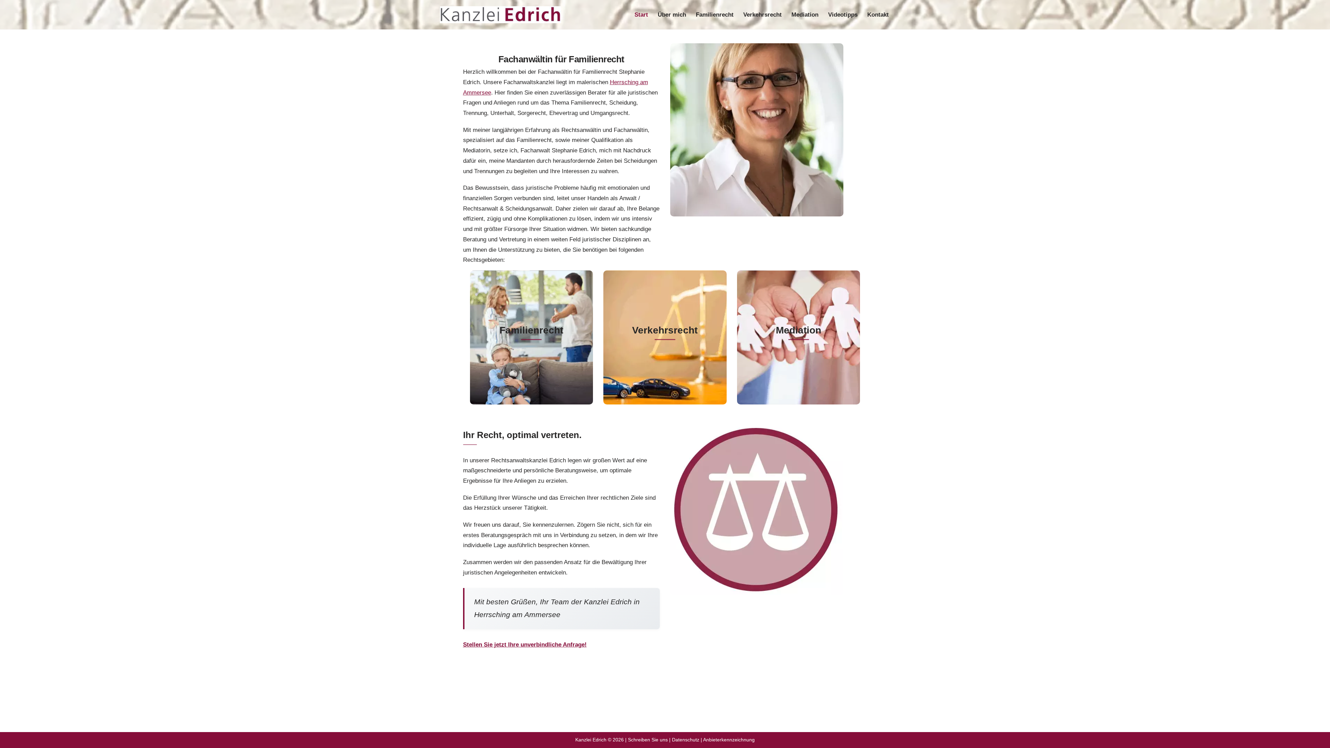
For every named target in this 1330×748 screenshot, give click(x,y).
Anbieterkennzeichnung (729, 739)
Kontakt (878, 14)
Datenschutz (685, 739)
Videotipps (843, 14)
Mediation (804, 14)
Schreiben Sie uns (648, 739)
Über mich (672, 14)
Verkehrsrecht (762, 14)
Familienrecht (715, 14)
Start (641, 14)
